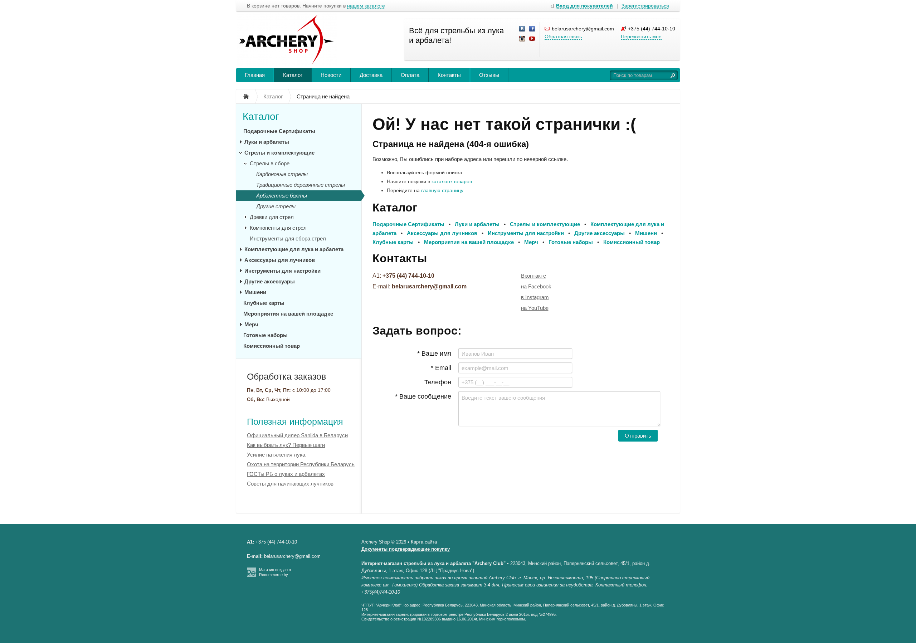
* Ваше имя (434, 353)
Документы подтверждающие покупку (405, 549)
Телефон (437, 382)
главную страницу (442, 190)
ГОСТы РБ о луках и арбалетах (286, 474)
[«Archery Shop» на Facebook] (532, 29)
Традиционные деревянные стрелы (300, 185)
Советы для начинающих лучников (290, 484)
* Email (441, 367)
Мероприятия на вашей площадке (288, 314)
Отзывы (489, 75)
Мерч (251, 324)
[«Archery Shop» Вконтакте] (522, 29)
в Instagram (535, 297)
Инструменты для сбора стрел (288, 238)
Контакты (449, 75)
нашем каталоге (366, 6)
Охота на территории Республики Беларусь (301, 464)
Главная (255, 75)
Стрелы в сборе (269, 163)
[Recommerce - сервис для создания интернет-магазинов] (251, 575)
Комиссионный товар (271, 346)
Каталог (292, 75)
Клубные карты (263, 303)
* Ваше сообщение (423, 396)
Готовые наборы (265, 335)
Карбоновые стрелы (282, 174)
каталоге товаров (452, 181)
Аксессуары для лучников (279, 260)
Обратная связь (563, 36)
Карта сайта (424, 542)
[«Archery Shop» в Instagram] (522, 39)
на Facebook (536, 286)
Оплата (410, 75)
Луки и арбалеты (266, 142)
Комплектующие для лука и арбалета (294, 249)
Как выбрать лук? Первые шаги (286, 445)
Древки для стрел (272, 217)
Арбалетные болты (281, 196)
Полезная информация (295, 422)
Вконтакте (533, 276)
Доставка (371, 75)
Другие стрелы (276, 206)
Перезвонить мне (641, 36)
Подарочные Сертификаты (279, 131)
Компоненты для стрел (278, 228)
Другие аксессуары (269, 281)
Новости (331, 75)
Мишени (255, 292)
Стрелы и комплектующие (279, 153)
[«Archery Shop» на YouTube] (532, 39)
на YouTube (535, 308)
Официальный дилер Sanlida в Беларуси (297, 435)
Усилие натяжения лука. (277, 455)
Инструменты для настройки (282, 271)
